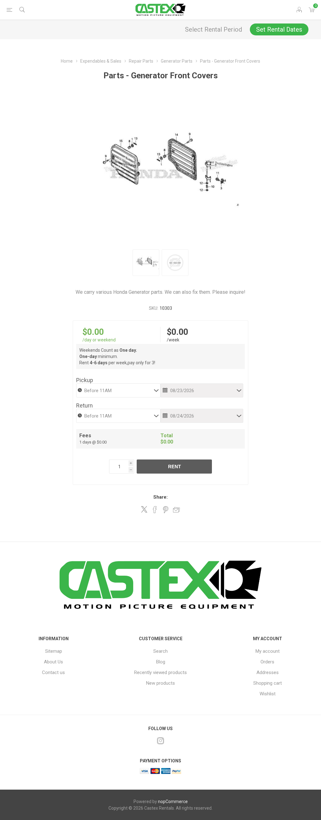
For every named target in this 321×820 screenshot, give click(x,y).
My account (267, 651)
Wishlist (268, 694)
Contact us (53, 672)
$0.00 (93, 332)
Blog (160, 662)
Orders (267, 662)
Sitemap (53, 651)
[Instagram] (160, 741)
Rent (174, 466)
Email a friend (176, 509)
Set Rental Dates (279, 29)
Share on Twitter (144, 509)
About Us (53, 662)
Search (160, 651)
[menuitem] (53, 651)
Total (166, 436)
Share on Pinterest (165, 509)
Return (84, 405)
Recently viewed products (160, 672)
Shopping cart (267, 683)
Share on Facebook (154, 509)
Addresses (267, 672)
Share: (160, 497)
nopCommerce (173, 801)
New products (160, 683)
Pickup (84, 380)
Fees (85, 436)
